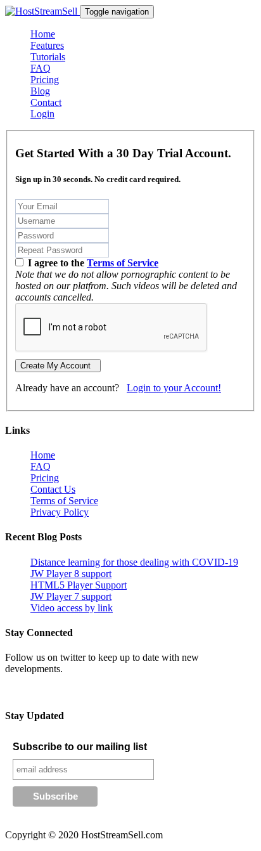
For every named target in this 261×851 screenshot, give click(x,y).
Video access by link (71, 607)
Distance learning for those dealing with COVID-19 (134, 562)
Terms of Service (122, 262)
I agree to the (91, 262)
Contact (45, 102)
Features (47, 45)
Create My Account (58, 365)
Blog (40, 91)
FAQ (40, 68)
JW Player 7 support (70, 596)
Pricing (44, 79)
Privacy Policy (59, 512)
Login (42, 113)
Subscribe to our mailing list (80, 746)
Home (42, 34)
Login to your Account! (174, 387)
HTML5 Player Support (78, 585)
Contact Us (52, 489)
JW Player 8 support (70, 573)
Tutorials (47, 56)
